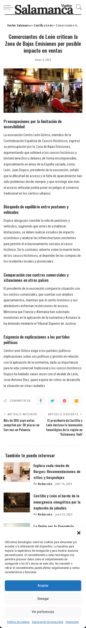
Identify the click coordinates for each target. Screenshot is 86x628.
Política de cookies (18, 622)
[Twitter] (52, 401)
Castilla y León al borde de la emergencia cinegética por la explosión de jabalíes (57, 501)
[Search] (77, 7)
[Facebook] (40, 401)
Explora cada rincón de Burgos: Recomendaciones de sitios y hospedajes (57, 471)
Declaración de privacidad (47, 622)
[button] (78, 532)
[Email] (76, 401)
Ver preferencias (43, 612)
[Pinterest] (64, 401)
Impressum (72, 622)
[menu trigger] (10, 7)
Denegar (43, 599)
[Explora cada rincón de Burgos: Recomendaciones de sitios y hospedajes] (17, 472)
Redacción (45, 484)
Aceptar (43, 585)
